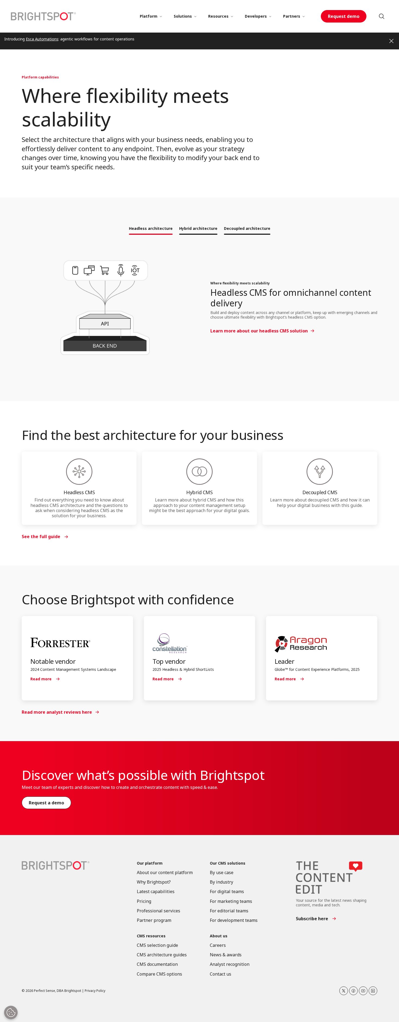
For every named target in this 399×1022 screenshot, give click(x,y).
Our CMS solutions (227, 863)
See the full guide (41, 536)
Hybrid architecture (198, 228)
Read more (41, 678)
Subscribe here (312, 919)
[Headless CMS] (79, 471)
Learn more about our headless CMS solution (259, 331)
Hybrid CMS (199, 492)
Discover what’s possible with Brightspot (143, 775)
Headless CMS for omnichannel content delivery (290, 298)
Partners (291, 16)
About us (218, 936)
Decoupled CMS (319, 492)
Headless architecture (151, 228)
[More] (161, 16)
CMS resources (151, 936)
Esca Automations (42, 39)
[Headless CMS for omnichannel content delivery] (105, 308)
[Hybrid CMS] (199, 471)
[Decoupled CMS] (320, 471)
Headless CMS (79, 492)
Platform (148, 16)
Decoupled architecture (247, 228)
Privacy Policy (95, 990)
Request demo (343, 16)
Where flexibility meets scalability (240, 283)
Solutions (183, 16)
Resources (218, 16)
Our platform (150, 863)
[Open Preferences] (11, 1012)
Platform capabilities (40, 77)
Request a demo (46, 803)
